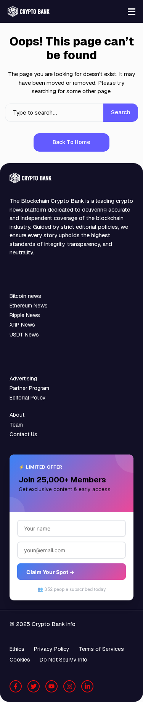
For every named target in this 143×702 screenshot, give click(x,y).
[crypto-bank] (29, 11)
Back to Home (71, 142)
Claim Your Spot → (50, 572)
